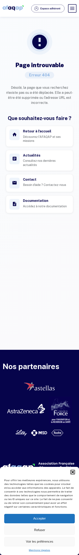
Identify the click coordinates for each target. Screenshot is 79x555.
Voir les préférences (39, 541)
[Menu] (72, 8)
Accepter (39, 518)
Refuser (39, 530)
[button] (73, 472)
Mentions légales (39, 550)
